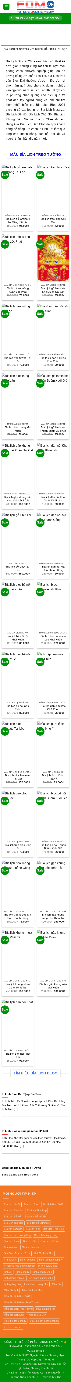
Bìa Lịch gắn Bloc (13, 1222)
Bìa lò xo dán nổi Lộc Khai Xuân (53, 360)
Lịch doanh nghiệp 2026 (40, 1278)
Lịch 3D (8, 1272)
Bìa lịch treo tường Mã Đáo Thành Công (17, 916)
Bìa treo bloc (11, 1247)
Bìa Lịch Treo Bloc (53, 1228)
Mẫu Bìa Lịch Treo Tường (18, 1308)
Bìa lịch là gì (33, 1228)
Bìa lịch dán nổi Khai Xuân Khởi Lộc (53, 499)
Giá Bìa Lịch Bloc (43, 1253)
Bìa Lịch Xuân (12, 1241)
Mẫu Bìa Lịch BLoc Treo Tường (21, 1302)
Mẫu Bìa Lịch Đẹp (14, 1314)
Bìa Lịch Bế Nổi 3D (35, 1216)
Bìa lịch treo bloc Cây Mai (53, 220)
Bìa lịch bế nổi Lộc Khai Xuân (18, 638)
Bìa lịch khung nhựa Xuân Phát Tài (18, 986)
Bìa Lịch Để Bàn (50, 1241)
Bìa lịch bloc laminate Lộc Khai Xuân (53, 638)
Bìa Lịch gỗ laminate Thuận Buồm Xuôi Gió (53, 429)
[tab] (35, 49)
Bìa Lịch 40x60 (12, 1204)
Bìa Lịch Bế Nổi (12, 1216)
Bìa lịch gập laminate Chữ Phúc (53, 708)
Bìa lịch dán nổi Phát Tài (17, 1055)
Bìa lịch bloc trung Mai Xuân (18, 429)
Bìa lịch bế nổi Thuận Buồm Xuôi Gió (53, 847)
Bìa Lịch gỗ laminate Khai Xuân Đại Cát (53, 290)
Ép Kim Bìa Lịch (13, 1327)
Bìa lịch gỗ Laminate (38, 1222)
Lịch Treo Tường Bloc (36, 1284)
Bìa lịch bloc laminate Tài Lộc (17, 777)
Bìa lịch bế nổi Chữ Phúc (17, 708)
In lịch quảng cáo (47, 1265)
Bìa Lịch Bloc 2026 (52, 1204)
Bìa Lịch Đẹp (30, 1241)
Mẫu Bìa (56, 1284)
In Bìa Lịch (10, 1259)
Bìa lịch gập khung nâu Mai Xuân (53, 986)
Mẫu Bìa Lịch (11, 1290)
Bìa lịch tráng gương (45, 1235)
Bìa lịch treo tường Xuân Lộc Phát (18, 290)
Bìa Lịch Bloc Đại (13, 1210)
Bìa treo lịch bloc (31, 1247)
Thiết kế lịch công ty (15, 1320)
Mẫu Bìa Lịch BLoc (32, 1290)
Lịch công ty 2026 (42, 1272)
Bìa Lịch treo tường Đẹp (17, 1235)
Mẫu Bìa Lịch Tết (45, 1308)
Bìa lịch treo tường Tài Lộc (17, 360)
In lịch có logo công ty (50, 1259)
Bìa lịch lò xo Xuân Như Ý (53, 777)
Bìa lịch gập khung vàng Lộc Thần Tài (53, 916)
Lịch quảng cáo (12, 1284)
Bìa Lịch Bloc (31, 1204)
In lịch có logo (27, 1259)
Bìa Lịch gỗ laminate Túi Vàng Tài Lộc (17, 220)
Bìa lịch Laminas (13, 1228)
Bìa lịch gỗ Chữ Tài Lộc (17, 568)
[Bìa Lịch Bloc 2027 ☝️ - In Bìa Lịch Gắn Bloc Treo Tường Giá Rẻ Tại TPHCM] (36, 6)
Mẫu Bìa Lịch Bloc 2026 (17, 1296)
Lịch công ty (22, 1272)
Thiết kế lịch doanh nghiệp (44, 1320)
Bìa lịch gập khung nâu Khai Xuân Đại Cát (17, 499)
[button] (6, 7)
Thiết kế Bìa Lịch (36, 1314)
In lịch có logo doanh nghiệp (19, 1265)
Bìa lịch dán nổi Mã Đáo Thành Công (53, 568)
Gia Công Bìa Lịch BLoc (17, 1253)
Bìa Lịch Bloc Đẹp (37, 1210)
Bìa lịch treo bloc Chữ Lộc (18, 847)
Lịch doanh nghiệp (14, 1278)
